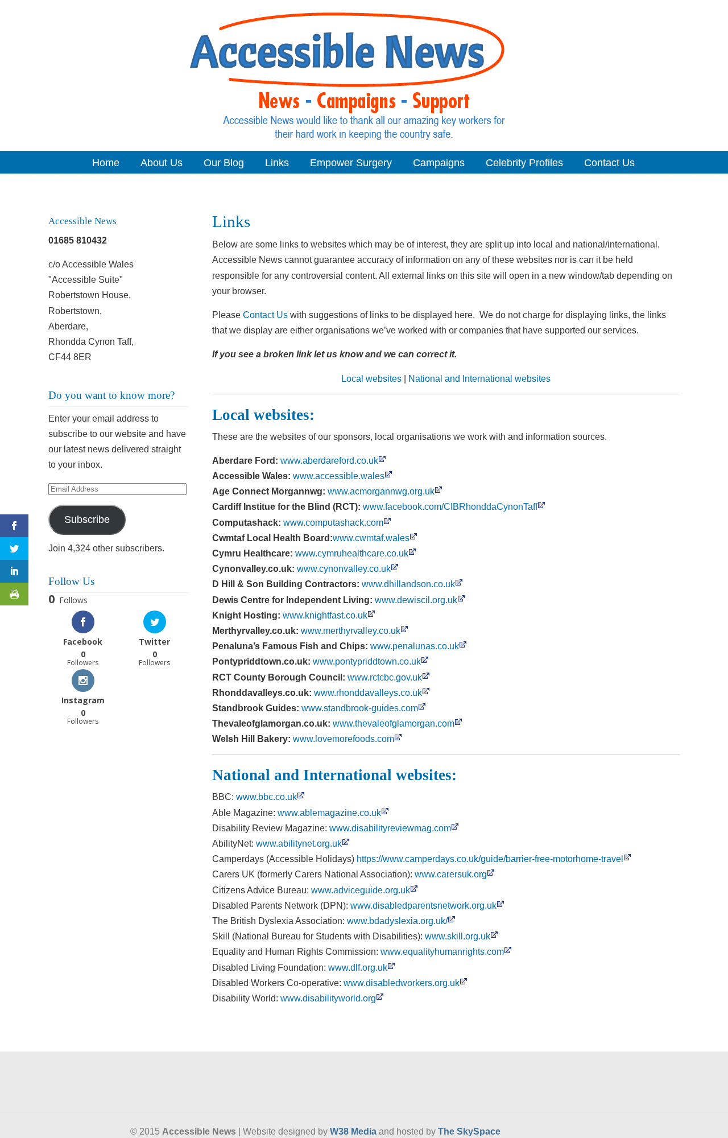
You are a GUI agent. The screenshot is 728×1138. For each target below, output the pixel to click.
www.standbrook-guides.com (359, 708)
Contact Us (265, 315)
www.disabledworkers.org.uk (402, 983)
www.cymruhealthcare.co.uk (351, 553)
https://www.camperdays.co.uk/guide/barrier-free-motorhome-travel (490, 859)
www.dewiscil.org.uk (416, 600)
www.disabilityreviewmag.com (390, 828)
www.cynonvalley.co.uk (344, 569)
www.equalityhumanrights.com (442, 951)
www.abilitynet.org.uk (299, 843)
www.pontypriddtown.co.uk (367, 661)
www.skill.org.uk (457, 936)
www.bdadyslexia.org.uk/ (397, 921)
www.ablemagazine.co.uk (329, 813)
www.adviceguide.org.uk (360, 890)
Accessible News (364, 74)
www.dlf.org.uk (357, 967)
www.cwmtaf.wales (371, 538)
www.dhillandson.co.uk (408, 584)
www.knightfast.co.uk (325, 615)
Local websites (371, 379)
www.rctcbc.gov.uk (385, 677)
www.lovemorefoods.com (343, 739)
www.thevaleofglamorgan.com (393, 723)
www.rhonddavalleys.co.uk (368, 693)
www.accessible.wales (338, 476)
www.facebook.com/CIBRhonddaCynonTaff (450, 507)
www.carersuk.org (451, 874)
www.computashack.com (333, 522)
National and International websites (479, 379)
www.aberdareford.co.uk (329, 460)
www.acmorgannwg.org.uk (381, 491)
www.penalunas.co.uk (414, 646)
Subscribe (87, 519)
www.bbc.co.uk (266, 797)
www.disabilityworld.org (328, 998)
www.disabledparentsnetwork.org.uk (423, 905)
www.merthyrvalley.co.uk (350, 631)
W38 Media (353, 1131)
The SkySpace (469, 1131)
